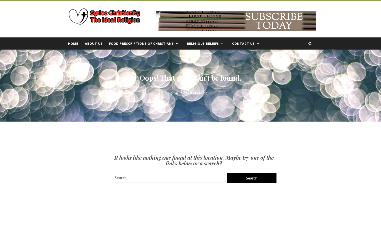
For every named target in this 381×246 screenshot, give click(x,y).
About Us (94, 43)
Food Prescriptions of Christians (141, 43)
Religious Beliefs (203, 43)
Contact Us (243, 43)
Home (73, 43)
